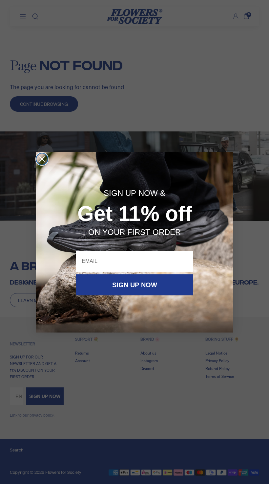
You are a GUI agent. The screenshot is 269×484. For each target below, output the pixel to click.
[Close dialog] (42, 159)
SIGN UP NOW (134, 284)
